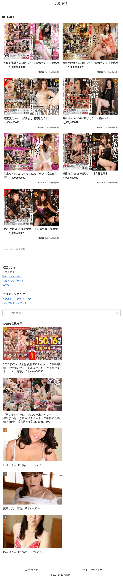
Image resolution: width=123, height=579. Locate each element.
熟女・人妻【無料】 (13, 280)
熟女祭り (7, 285)
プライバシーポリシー (91, 569)
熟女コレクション (12, 276)
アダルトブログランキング (16, 298)
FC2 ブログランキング (14, 303)
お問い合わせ (31, 569)
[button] (117, 313)
